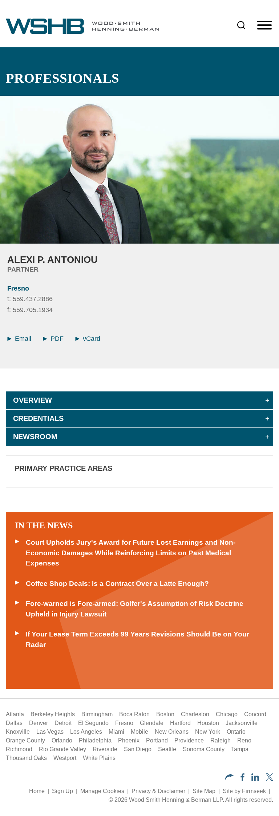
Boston (165, 714)
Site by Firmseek (244, 791)
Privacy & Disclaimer (158, 791)
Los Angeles (86, 732)
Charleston (195, 714)
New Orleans (172, 732)
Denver (38, 723)
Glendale (151, 723)
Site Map (204, 791)
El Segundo (93, 723)
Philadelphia (95, 740)
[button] (229, 777)
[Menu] (264, 25)
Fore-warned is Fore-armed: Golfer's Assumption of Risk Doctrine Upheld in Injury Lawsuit (134, 609)
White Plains (99, 758)
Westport (64, 758)
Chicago (227, 714)
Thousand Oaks (26, 758)
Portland (157, 740)
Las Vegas (50, 732)
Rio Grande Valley (62, 749)
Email (22, 338)
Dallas (14, 723)
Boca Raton (134, 714)
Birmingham (97, 714)
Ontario (236, 732)
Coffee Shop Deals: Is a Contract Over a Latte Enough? (117, 583)
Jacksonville (242, 723)
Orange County (25, 740)
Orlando (62, 740)
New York (207, 732)
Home (37, 791)
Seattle (167, 749)
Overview (32, 400)
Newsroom (35, 437)
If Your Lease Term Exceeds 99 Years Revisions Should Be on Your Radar (137, 639)
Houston (208, 723)
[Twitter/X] (269, 779)
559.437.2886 (33, 299)
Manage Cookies (102, 791)
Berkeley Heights (53, 714)
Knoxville (18, 732)
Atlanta (15, 714)
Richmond (19, 749)
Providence (189, 740)
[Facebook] (242, 779)
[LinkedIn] (255, 779)
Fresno (18, 288)
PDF (56, 338)
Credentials (38, 418)
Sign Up (62, 791)
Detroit (63, 723)
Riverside (105, 749)
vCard (90, 338)
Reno (244, 740)
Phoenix (129, 740)
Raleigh (220, 740)
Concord (255, 714)
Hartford (180, 723)
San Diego (137, 749)
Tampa (239, 749)
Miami (116, 732)
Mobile (139, 732)
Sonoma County (204, 749)
